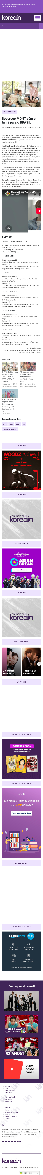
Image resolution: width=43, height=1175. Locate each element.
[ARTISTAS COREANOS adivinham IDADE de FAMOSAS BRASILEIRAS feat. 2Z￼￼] (21, 1046)
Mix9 (11, 424)
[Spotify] (34, 10)
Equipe (7, 1110)
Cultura (7, 1088)
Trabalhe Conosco (11, 1116)
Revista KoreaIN (11, 17)
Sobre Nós (8, 1108)
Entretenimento (9, 112)
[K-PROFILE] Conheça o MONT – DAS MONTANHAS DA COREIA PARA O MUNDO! (10, 377)
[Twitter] (28, 10)
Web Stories (9, 1101)
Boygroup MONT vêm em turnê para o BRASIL (20, 120)
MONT (18, 424)
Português (27, 1173)
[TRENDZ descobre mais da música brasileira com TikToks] (21, 1001)
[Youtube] (31, 10)
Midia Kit (7, 1114)
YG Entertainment (10, 429)
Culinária (8, 1086)
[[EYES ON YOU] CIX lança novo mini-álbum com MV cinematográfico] (10, 393)
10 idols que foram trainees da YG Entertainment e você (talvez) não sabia (27, 377)
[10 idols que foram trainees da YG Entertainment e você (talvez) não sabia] (28, 366)
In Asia (7, 1095)
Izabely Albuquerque (11, 127)
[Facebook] (23, 10)
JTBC (5, 424)
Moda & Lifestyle (10, 1097)
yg (24, 424)
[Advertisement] (21, 51)
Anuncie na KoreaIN (11, 1112)
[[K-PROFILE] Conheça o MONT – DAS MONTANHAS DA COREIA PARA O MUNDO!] (10, 366)
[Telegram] (40, 10)
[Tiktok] (37, 10)
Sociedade (8, 1099)
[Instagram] (25, 10)
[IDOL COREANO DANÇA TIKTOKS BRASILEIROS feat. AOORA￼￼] (21, 1024)
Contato (7, 1118)
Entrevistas (8, 1093)
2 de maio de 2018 (34, 127)
